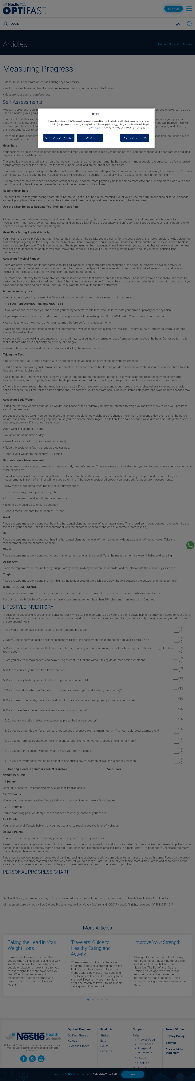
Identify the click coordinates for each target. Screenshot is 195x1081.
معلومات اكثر (95, 127)
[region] (96, 128)
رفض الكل (90, 137)
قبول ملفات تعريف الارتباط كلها (59, 137)
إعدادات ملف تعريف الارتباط (134, 137)
